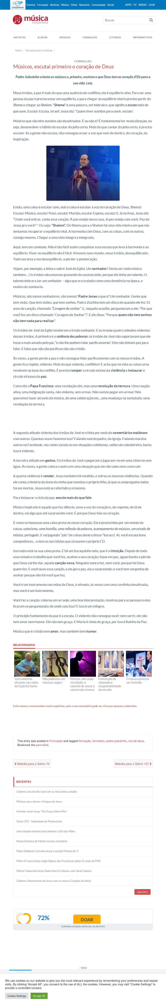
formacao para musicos (39, 50)
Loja (152, 4)
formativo (98, 741)
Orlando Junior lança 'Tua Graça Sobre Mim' (41, 811)
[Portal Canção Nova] (18, 5)
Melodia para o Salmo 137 (132, 764)
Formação (90, 37)
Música (65, 4)
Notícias (54, 4)
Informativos (142, 37)
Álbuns (42, 37)
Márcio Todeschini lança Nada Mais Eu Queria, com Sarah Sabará (53, 870)
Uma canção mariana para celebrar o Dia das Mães (45, 831)
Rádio (143, 4)
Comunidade (98, 4)
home (18, 50)
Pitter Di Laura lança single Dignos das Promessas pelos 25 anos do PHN (58, 861)
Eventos (31, 4)
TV (135, 4)
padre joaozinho (116, 741)
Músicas (65, 37)
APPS (128, 4)
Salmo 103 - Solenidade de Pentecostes (39, 821)
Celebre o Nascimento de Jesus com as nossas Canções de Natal (53, 880)
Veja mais (142, 892)
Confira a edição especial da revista (83, 926)
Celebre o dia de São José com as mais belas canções (46, 791)
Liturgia (115, 37)
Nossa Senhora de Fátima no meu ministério (41, 841)
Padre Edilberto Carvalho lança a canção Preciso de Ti (47, 851)
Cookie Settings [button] (16, 996)
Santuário (84, 4)
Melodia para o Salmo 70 (32, 764)
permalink (42, 745)
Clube (74, 4)
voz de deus (136, 741)
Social (110, 4)
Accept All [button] (39, 996)
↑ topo (83, 968)
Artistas (20, 37)
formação (85, 741)
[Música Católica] (83, 21)
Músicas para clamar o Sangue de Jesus (39, 801)
